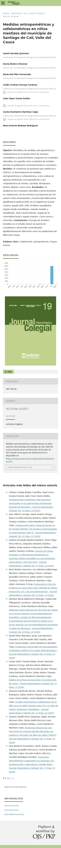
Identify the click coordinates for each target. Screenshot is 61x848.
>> (13, 778)
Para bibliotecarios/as (14, 814)
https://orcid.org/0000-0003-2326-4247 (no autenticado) (28, 106)
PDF (9, 372)
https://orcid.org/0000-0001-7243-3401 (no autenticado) (28, 92)
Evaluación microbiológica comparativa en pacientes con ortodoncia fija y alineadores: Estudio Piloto (31, 761)
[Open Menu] (3, 3)
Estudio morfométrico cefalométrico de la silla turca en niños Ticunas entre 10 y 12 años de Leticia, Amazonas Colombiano (33, 705)
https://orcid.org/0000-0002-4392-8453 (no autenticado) (28, 119)
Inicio (6, 13)
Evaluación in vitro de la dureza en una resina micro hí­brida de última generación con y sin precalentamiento (33, 588)
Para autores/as (11, 810)
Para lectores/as (11, 805)
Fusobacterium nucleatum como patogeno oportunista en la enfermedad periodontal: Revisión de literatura (30, 503)
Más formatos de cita (20, 467)
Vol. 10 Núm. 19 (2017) (34, 13)
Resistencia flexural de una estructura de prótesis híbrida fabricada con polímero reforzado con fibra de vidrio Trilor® (32, 731)
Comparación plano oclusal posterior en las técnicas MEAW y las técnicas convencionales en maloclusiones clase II (33, 529)
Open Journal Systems (15, 786)
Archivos (16, 13)
